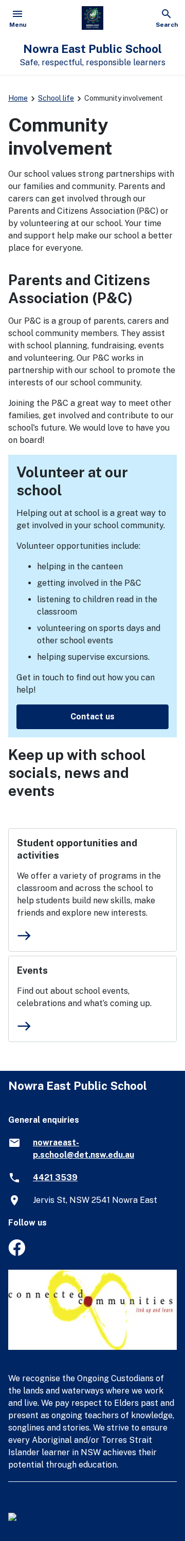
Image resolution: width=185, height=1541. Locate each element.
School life (56, 98)
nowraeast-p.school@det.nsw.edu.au (83, 1149)
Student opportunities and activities (77, 849)
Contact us (92, 716)
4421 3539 (55, 1177)
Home (18, 98)
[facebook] (16, 1253)
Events (32, 970)
